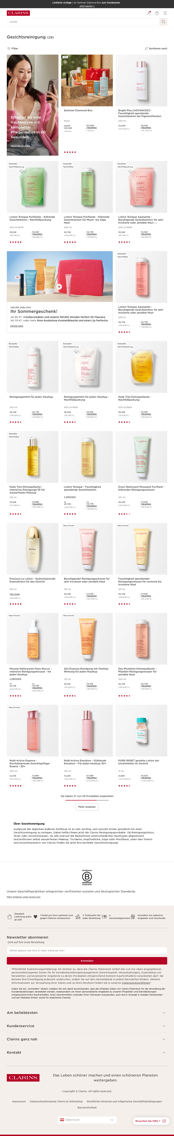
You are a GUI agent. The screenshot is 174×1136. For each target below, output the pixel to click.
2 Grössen (15, 679)
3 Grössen (70, 497)
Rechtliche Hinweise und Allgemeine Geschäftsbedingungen (124, 1101)
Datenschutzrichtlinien (136, 983)
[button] (151, 1121)
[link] (91, 128)
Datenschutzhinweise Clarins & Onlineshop (56, 1101)
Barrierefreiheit (87, 1107)
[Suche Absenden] (163, 22)
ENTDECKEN (16, 326)
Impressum (19, 1101)
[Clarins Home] (18, 13)
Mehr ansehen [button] (87, 806)
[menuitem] (149, 13)
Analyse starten (20, 146)
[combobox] (87, 1120)
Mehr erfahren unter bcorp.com (23, 897)
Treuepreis (91, 128)
